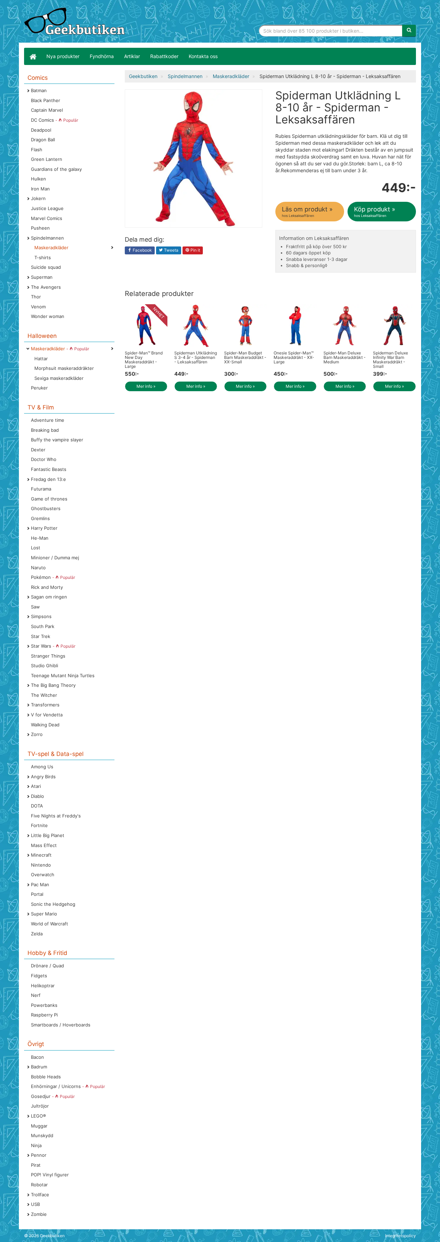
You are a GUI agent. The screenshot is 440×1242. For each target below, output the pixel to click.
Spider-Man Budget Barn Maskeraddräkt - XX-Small (245, 357)
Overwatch (42, 874)
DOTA (37, 806)
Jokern (38, 198)
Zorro (37, 734)
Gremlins (40, 518)
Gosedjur (53, 1096)
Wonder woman (47, 316)
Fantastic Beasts (48, 469)
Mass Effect (44, 845)
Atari (36, 786)
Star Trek (40, 636)
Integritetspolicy (400, 1235)
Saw (35, 606)
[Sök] (409, 30)
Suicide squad (46, 267)
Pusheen (40, 228)
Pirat (36, 1165)
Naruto (38, 567)
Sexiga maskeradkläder (59, 378)
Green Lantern (46, 159)
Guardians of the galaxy (56, 169)
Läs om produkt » (307, 212)
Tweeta (170, 250)
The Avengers (46, 287)
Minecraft (41, 855)
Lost (35, 547)
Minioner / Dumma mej (55, 557)
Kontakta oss (203, 56)
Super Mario (44, 913)
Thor (36, 296)
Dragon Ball (43, 139)
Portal (37, 894)
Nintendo (41, 865)
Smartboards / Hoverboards (60, 1024)
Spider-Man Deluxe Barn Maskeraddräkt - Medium (344, 357)
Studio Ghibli (44, 665)
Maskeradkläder (51, 247)
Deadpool (41, 130)
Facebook (142, 250)
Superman (42, 277)
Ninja (36, 1145)
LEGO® (38, 1116)
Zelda (37, 933)
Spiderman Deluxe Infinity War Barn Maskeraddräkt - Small (390, 359)
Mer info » (145, 386)
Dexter (38, 449)
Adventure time (47, 420)
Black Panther (45, 100)
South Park (42, 626)
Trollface (40, 1194)
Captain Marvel (47, 110)
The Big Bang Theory (53, 685)
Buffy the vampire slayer (57, 439)
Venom (38, 306)
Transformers (45, 704)
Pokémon (53, 577)
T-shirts (42, 257)
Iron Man (40, 188)
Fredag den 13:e (48, 479)
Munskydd (42, 1135)
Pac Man (40, 884)
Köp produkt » (374, 212)
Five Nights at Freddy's (56, 815)
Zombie (39, 1214)
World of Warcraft (49, 923)
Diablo (37, 796)
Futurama (41, 489)
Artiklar (132, 56)
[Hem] (32, 56)
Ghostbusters (45, 508)
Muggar (39, 1126)
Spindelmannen (47, 238)
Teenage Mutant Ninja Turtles (63, 675)
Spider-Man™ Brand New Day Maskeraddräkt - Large (144, 359)
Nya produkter (62, 56)
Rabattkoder (164, 56)
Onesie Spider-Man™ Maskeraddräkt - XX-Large (294, 357)
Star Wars (53, 646)
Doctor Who (43, 459)
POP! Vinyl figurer (50, 1174)
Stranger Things (48, 656)
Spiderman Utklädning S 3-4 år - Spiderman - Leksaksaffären (195, 357)
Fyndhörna (102, 56)
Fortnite (39, 825)
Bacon (37, 1057)
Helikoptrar (43, 985)
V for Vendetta (47, 714)
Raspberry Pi (44, 1015)
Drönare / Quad (47, 965)
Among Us (42, 766)
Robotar (39, 1184)
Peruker (39, 388)
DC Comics (54, 120)
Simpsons (41, 616)
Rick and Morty (47, 587)
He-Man (39, 538)
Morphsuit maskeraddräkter (64, 368)
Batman (39, 90)
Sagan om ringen (49, 597)
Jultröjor (40, 1106)
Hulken (38, 179)
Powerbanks (44, 1005)
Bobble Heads (46, 1076)
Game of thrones (49, 499)
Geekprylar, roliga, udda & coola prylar (75, 22)
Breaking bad (45, 430)
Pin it (194, 250)
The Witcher (44, 695)
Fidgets (39, 975)
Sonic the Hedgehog (53, 904)
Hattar (41, 358)
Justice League (47, 208)
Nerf (36, 995)
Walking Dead (45, 724)
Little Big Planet (47, 835)
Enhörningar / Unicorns (68, 1086)
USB (35, 1204)
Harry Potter (44, 528)
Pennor (38, 1155)
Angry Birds (43, 776)
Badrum (39, 1066)
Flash (36, 149)
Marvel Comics (46, 218)
